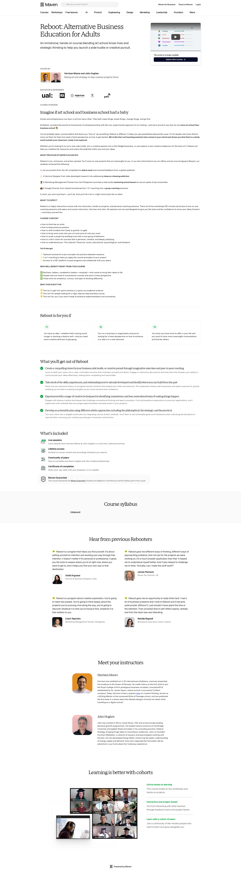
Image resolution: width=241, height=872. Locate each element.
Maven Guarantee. (78, 481)
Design (130, 12)
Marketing (145, 12)
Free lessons (71, 12)
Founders (178, 12)
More (192, 12)
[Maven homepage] (48, 4)
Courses (44, 12)
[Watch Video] (175, 37)
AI (86, 12)
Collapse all (75, 512)
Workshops (56, 12)
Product (98, 12)
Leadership (161, 12)
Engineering (114, 12)
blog (138, 693)
